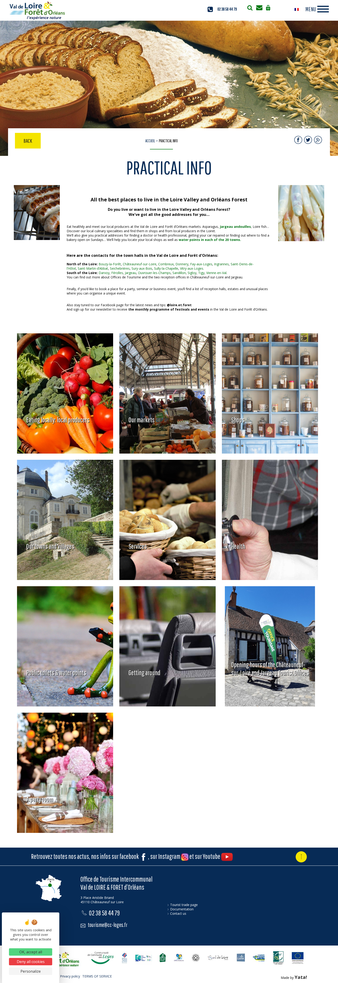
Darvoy (104, 273)
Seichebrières (120, 268)
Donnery (181, 264)
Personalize (30, 971)
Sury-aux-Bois (142, 268)
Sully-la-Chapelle (166, 268)
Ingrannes (221, 264)
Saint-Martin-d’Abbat (93, 268)
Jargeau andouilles (235, 226)
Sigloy (192, 273)
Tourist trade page (184, 905)
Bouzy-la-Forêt (110, 264)
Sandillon (179, 273)
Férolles (117, 273)
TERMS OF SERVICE (97, 976)
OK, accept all (30, 951)
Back (27, 140)
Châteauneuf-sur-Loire (139, 264)
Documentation (182, 909)
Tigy (201, 273)
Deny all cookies (31, 961)
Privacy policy (70, 976)
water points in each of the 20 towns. (210, 239)
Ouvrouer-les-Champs (154, 273)
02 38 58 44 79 (227, 9)
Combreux (166, 264)
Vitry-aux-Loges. (192, 268)
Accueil (150, 140)
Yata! (301, 977)
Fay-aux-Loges (201, 264)
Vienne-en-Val (216, 273)
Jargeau (130, 273)
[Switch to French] (296, 9)
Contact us (178, 913)
